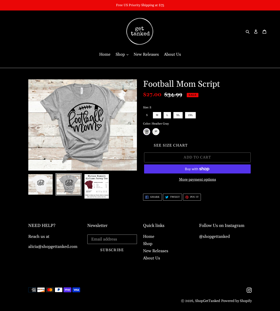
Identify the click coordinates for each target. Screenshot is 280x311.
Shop (147, 243)
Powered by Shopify (236, 301)
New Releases (155, 251)
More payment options (197, 179)
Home (148, 236)
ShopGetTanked (207, 301)
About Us (151, 258)
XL (178, 114)
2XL (190, 114)
